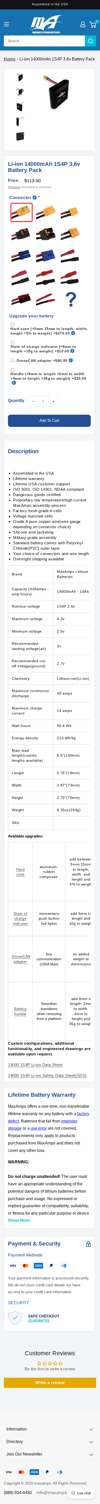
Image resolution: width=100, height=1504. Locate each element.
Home (9, 59)
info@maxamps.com (56, 1492)
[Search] (90, 40)
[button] (6, 24)
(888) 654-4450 (18, 1492)
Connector (20, 197)
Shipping (14, 187)
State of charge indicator (20, 918)
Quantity (16, 400)
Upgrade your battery (31, 316)
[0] (92, 25)
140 (35, 1065)
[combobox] (50, 40)
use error (39, 1128)
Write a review (49, 1382)
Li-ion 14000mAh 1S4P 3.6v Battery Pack (57, 59)
